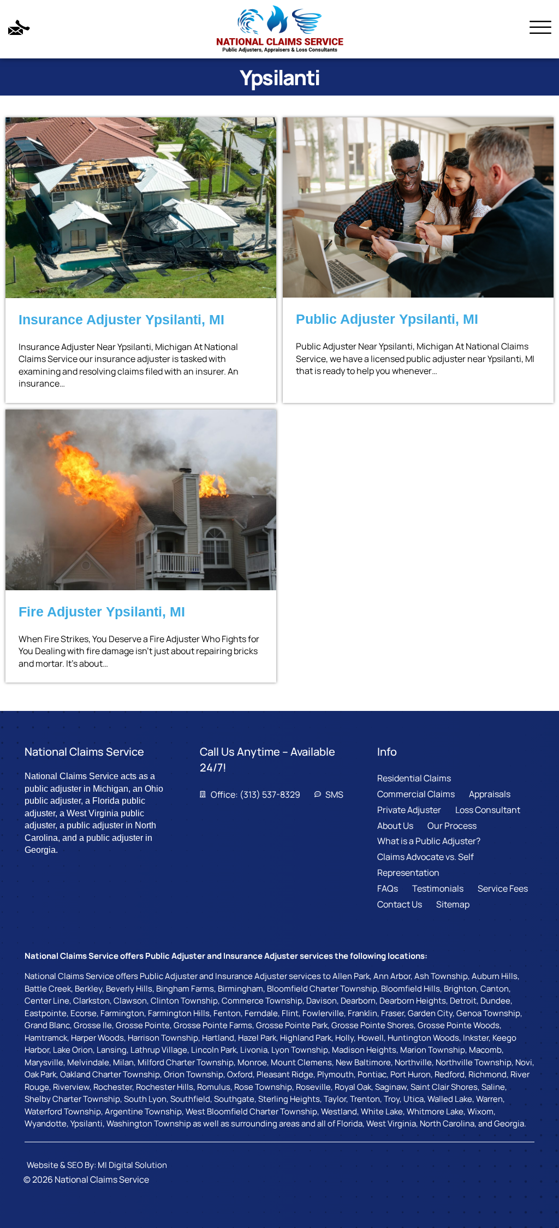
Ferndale (261, 1013)
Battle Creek (48, 988)
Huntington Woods (423, 1037)
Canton (494, 988)
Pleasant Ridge (285, 1074)
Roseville (313, 1087)
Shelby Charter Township (72, 1099)
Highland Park (305, 1037)
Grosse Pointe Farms (213, 1025)
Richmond (487, 1074)
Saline (493, 1087)
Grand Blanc (47, 1025)
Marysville (44, 1062)
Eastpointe (46, 1013)
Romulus (213, 1087)
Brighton (460, 988)
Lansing (112, 1049)
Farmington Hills (179, 1013)
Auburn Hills (495, 976)
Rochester (112, 1087)
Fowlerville (323, 1013)
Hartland (218, 1037)
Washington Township (148, 1123)
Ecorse (83, 1013)
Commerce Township (262, 1000)
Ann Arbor (392, 976)
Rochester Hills (164, 1087)
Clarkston (91, 1000)
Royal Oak (353, 1087)
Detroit (463, 1000)
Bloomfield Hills (410, 988)
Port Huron (410, 1074)
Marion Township (432, 1049)
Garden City (430, 1013)
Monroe (252, 1062)
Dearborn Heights (412, 1000)
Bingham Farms (185, 988)
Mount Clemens (301, 1062)
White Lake (382, 1111)
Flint (290, 1013)
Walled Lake (449, 1099)
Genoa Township (488, 1013)
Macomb (485, 1049)
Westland (339, 1111)
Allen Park (351, 976)
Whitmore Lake (435, 1111)
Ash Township (441, 976)
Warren (489, 1099)
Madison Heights (364, 1049)
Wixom (480, 1111)
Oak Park (40, 1074)
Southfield (190, 1099)
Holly (344, 1037)
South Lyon (145, 1099)
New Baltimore (363, 1062)
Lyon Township (299, 1049)
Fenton (227, 1013)
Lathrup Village (158, 1049)
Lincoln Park (213, 1049)
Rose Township (263, 1087)
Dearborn (358, 1000)
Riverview (71, 1087)
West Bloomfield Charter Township (251, 1111)
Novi (523, 1062)
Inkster (476, 1037)
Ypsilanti (86, 1123)
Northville (413, 1062)
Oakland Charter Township (110, 1074)
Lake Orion (73, 1049)
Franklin (362, 1013)
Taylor (335, 1099)
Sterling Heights (289, 1099)
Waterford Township (63, 1111)
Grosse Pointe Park (292, 1025)
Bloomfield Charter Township (322, 988)
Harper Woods (97, 1037)
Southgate (234, 1099)
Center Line (47, 1000)
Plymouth (335, 1074)
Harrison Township (163, 1037)
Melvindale (88, 1062)
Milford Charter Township (186, 1062)
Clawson (130, 1000)
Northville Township (474, 1062)
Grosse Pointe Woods (458, 1025)
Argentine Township (143, 1111)
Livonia (253, 1049)
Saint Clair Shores (444, 1087)
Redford (450, 1074)
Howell (371, 1037)
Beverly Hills (129, 988)
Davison (321, 1000)
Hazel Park (257, 1037)
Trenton (365, 1099)
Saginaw (391, 1087)
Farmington (122, 1013)
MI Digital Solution (132, 1165)
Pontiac (372, 1074)
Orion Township (193, 1074)
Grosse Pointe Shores (372, 1025)
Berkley (88, 988)
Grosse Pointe (143, 1025)
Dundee (495, 1000)
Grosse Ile (93, 1025)
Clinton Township (184, 1000)
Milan (123, 1062)
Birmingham (240, 988)
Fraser (392, 1013)
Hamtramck (46, 1037)
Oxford (240, 1074)
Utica (413, 1099)
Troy (392, 1099)
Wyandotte (46, 1123)
